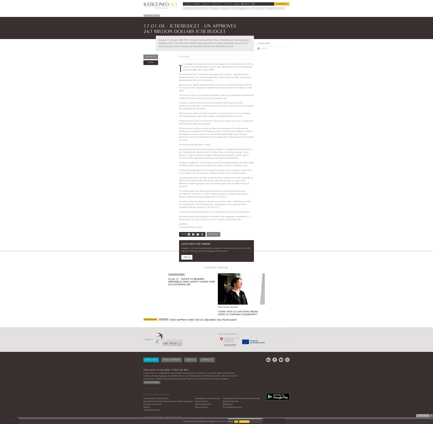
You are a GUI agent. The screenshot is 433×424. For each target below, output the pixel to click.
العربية (236, 4)
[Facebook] (274, 360)
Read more (244, 421)
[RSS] (287, 360)
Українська (217, 4)
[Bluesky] (281, 360)
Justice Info (185, 57)
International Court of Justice (207, 399)
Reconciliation (201, 407)
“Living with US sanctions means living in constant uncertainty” (238, 313)
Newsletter (151, 360)
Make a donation (171, 360)
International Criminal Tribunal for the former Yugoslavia (168, 401)
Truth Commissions (203, 404)
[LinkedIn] (268, 360)
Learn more (423, 415)
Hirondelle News (151, 16)
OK (236, 421)
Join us (186, 257)
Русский (227, 4)
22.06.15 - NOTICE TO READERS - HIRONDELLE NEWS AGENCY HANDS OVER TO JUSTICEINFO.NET (191, 281)
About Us (190, 360)
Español (205, 4)
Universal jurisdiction (152, 404)
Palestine (215, 8)
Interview (163, 319)
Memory (147, 407)
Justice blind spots (151, 410)
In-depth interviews (275, 8)
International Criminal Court (196, 8)
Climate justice (258, 8)
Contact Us (207, 360)
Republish (151, 57)
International (150, 319)
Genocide (225, 8)
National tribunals (230, 401)
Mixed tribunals (201, 401)
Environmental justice (232, 407)
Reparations (228, 404)
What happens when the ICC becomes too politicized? (203, 319)
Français (187, 4)
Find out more (151, 382)
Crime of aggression (240, 8)
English (197, 4)
